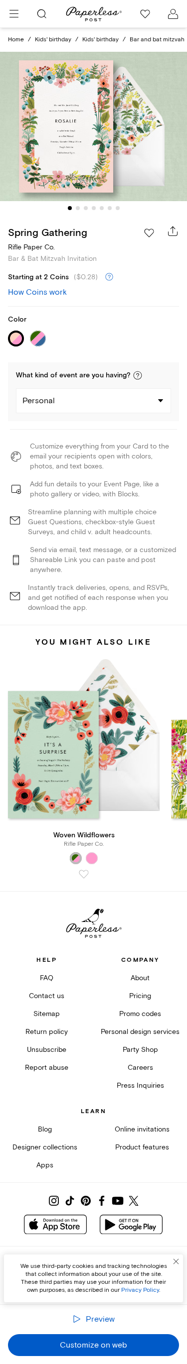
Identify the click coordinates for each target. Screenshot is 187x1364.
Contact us (46, 996)
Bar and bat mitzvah (157, 39)
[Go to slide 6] (110, 208)
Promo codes (140, 1014)
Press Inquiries (140, 1085)
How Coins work (37, 292)
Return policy (46, 1031)
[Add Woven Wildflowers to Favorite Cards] (84, 874)
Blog (45, 1129)
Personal (38, 401)
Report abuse (46, 1067)
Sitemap (46, 1014)
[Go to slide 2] (78, 208)
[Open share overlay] (173, 231)
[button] (138, 375)
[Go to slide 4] (94, 208)
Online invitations (142, 1129)
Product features (142, 1147)
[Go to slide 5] (102, 208)
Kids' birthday (53, 39)
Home (16, 39)
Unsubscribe (46, 1049)
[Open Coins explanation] (109, 277)
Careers (140, 1067)
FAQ (46, 978)
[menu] (14, 14)
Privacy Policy (140, 1290)
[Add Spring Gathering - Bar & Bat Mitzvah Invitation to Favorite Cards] (149, 233)
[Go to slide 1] (70, 208)
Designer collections (44, 1147)
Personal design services (140, 1031)
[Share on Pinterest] (86, 1201)
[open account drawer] (173, 14)
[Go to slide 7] (118, 208)
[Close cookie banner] (176, 1261)
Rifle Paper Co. (31, 247)
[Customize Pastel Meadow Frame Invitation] (94, 126)
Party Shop (140, 1049)
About (140, 978)
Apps (44, 1165)
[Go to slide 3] (86, 208)
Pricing (140, 996)
